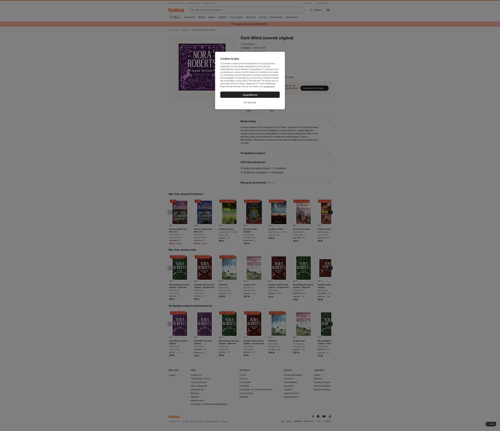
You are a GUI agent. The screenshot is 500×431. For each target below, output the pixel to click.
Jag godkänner (250, 95)
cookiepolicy (269, 86)
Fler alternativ (250, 102)
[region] (250, 80)
